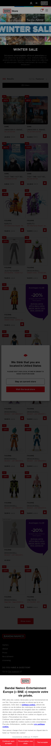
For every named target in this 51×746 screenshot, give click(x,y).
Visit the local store (25, 389)
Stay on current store (25, 381)
